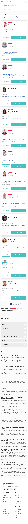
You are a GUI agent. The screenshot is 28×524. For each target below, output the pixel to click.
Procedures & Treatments (9, 336)
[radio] (8, 22)
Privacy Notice (7, 518)
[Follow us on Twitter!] (15, 489)
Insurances (5, 340)
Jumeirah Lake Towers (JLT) (18, 500)
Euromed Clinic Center (10, 52)
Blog (4, 511)
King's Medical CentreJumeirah (13, 31)
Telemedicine (5, 344)
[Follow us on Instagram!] (11, 489)
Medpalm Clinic (8, 53)
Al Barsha (17, 503)
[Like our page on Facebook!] (4, 489)
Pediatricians (6, 502)
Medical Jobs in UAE (19, 514)
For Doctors (18, 509)
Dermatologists (7, 497)
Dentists (5, 499)
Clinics (3, 332)
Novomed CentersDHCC (13, 75)
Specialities (5, 328)
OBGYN (5, 495)
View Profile (6, 37)
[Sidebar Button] (2, 2)
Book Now (19, 37)
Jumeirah (17, 495)
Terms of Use (6, 516)
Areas (3, 324)
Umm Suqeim (18, 497)
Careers (5, 509)
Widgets (17, 511)
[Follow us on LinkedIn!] (8, 489)
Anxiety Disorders (5, 312)
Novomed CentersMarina (12, 74)
